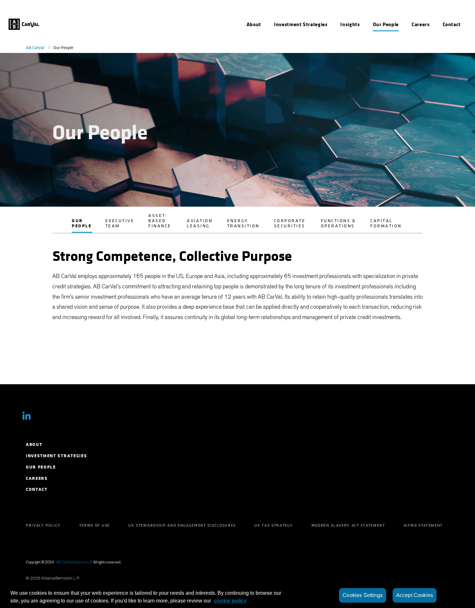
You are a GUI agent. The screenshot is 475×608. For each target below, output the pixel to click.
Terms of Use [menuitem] (94, 525)
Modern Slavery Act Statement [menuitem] (348, 525)
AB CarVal (35, 48)
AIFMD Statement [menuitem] (423, 525)
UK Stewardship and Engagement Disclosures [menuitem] (182, 525)
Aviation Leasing (199, 223)
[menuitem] (254, 24)
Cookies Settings (363, 595)
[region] (237, 595)
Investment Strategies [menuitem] (56, 456)
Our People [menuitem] (41, 467)
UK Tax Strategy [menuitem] (273, 525)
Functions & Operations (338, 223)
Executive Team (119, 223)
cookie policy (230, 600)
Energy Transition (243, 223)
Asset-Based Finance (159, 220)
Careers (420, 24)
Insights (350, 24)
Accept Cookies (414, 595)
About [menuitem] (34, 444)
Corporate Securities (290, 223)
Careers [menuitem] (37, 478)
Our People (81, 223)
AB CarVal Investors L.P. (74, 562)
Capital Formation (386, 223)
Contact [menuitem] (37, 489)
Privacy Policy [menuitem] (43, 525)
